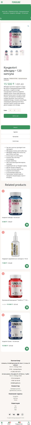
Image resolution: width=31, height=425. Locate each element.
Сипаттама (16, 141)
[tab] (15, 127)
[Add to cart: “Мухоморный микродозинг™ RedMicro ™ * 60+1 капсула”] (27, 307)
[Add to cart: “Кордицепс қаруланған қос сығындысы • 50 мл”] (27, 266)
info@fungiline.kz (15, 383)
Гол (15, 406)
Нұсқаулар (15, 136)
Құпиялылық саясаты (15, 390)
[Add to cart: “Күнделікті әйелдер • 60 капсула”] (27, 225)
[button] (28, 26)
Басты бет (5, 11)
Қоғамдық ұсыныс (15, 388)
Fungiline (15, 396)
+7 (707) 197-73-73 (15, 371)
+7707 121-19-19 (15, 380)
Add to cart (15, 116)
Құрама (16, 132)
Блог (15, 407)
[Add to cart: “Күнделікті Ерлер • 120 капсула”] (27, 349)
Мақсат (16, 127)
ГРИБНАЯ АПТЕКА (13, 11)
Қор (15, 409)
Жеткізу (15, 398)
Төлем (15, 400)
